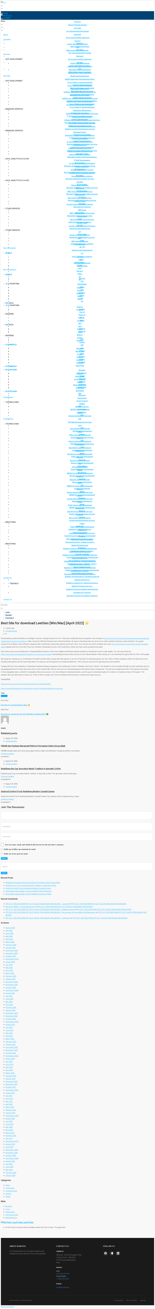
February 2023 (10, 1042)
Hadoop (80, 307)
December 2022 (11, 1047)
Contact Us (7, 600)
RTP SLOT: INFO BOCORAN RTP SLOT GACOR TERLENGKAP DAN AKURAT (98, 904)
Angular (82, 309)
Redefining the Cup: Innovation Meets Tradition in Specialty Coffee (31, 769)
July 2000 (8, 1164)
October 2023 (10, 1019)
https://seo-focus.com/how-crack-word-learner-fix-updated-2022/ (26, 684)
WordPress (82, 373)
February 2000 (10, 1173)
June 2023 (9, 1030)
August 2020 (10, 1119)
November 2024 (11, 985)
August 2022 (10, 1059)
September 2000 (11, 1158)
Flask (82, 354)
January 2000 (10, 1175)
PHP (82, 339)
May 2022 (9, 1067)
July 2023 (8, 1027)
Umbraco (82, 384)
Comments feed (11, 1215)
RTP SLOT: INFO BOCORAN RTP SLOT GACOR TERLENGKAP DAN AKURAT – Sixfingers (37, 918)
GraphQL (80, 341)
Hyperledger (82, 398)
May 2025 (9, 968)
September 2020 (11, 1116)
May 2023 (9, 1033)
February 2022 (10, 1076)
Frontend (12, 305)
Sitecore (82, 379)
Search (4, 873)
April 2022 (9, 1070)
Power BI (82, 331)
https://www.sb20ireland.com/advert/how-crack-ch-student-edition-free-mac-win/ (32, 688)
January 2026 (10, 948)
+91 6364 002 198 (62, 1274)
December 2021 (11, 1081)
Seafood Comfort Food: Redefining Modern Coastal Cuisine (27, 791)
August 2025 (10, 962)
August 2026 (10, 928)
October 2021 (10, 1087)
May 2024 (9, 1002)
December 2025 (11, 950)
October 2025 (10, 956)
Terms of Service (131, 1300)
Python (82, 351)
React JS (82, 315)
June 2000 (9, 1167)
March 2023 (9, 1039)
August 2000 (10, 1161)
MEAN (80, 296)
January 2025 (10, 979)
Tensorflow (82, 409)
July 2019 (8, 1138)
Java (80, 326)
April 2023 (9, 1036)
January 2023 (10, 1044)
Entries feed (10, 1212)
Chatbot (82, 404)
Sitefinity (82, 382)
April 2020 (9, 1130)
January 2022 (10, 1079)
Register (8, 1206)
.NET (79, 323)
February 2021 (10, 1110)
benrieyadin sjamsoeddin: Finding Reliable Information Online (28, 894)
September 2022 (11, 1056)
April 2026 (9, 939)
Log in (7, 1209)
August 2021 (10, 1093)
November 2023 (11, 1016)
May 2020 (9, 1127)
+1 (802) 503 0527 (62, 1279)
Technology (9, 1188)
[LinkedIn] (118, 1253)
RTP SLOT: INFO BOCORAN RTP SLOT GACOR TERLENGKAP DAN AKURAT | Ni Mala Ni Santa (39, 909)
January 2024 (10, 1010)
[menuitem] (7, 612)
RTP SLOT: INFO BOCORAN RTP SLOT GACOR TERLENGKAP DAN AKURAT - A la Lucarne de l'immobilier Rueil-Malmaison (50, 912)
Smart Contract (82, 401)
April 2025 (9, 970)
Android (82, 278)
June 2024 (9, 999)
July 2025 (8, 965)
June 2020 (9, 1124)
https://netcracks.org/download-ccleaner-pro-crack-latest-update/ (26, 654)
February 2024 (10, 1007)
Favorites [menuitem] (14, 583)
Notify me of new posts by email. (16, 854)
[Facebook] (105, 1253)
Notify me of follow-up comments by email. (20, 849)
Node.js (80, 335)
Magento (79, 348)
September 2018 (11, 1141)
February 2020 (10, 1136)
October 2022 (10, 1053)
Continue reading (7, 754)
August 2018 (10, 1144)
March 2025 (9, 973)
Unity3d (8, 1194)
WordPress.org (11, 1218)
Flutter (82, 287)
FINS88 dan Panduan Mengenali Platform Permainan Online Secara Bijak (33, 746)
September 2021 (11, 1090)
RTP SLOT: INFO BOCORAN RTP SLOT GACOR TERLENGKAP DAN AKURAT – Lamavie (37, 904)
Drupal (79, 354)
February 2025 (10, 976)
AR (80, 277)
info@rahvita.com (62, 1287)
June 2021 (9, 1099)
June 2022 (9, 1064)
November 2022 (11, 1050)
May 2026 (9, 936)
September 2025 (11, 959)
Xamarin (80, 271)
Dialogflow (80, 391)
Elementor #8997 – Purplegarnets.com (20, 907)
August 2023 (10, 1025)
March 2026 (9, 942)
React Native (82, 284)
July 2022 (8, 1062)
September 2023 (11, 1022)
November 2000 (11, 1153)
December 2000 (11, 1150)
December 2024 (11, 982)
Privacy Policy (118, 1300)
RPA (79, 393)
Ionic (80, 268)
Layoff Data (28, 1222)
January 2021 (10, 1113)
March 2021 (9, 1107)
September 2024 (11, 990)
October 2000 (10, 1156)
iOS (80, 260)
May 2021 (9, 1101)
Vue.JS (79, 290)
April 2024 (9, 1005)
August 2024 (10, 993)
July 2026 (8, 931)
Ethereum (82, 395)
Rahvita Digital (82, 266)
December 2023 (11, 1013)
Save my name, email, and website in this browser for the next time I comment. (34, 845)
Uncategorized (11, 631)
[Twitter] (111, 1253)
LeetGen (4, 696)
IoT (82, 301)
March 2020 (9, 1133)
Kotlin (80, 274)
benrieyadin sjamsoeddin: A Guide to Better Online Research (28, 891)
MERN (80, 299)
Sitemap (143, 1300)
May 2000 (9, 1170)
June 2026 (9, 933)
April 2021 (9, 1104)
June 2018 (9, 1147)
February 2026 (10, 945)
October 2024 (10, 988)
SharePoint (80, 366)
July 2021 (8, 1096)
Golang (79, 338)
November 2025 (11, 953)
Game (7, 1185)
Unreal (7, 1197)
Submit (4, 858)
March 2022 (9, 1073)
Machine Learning (82, 407)
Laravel (82, 342)
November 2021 (11, 1084)
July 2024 (8, 996)
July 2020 (8, 1121)
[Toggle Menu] (2, 5)
